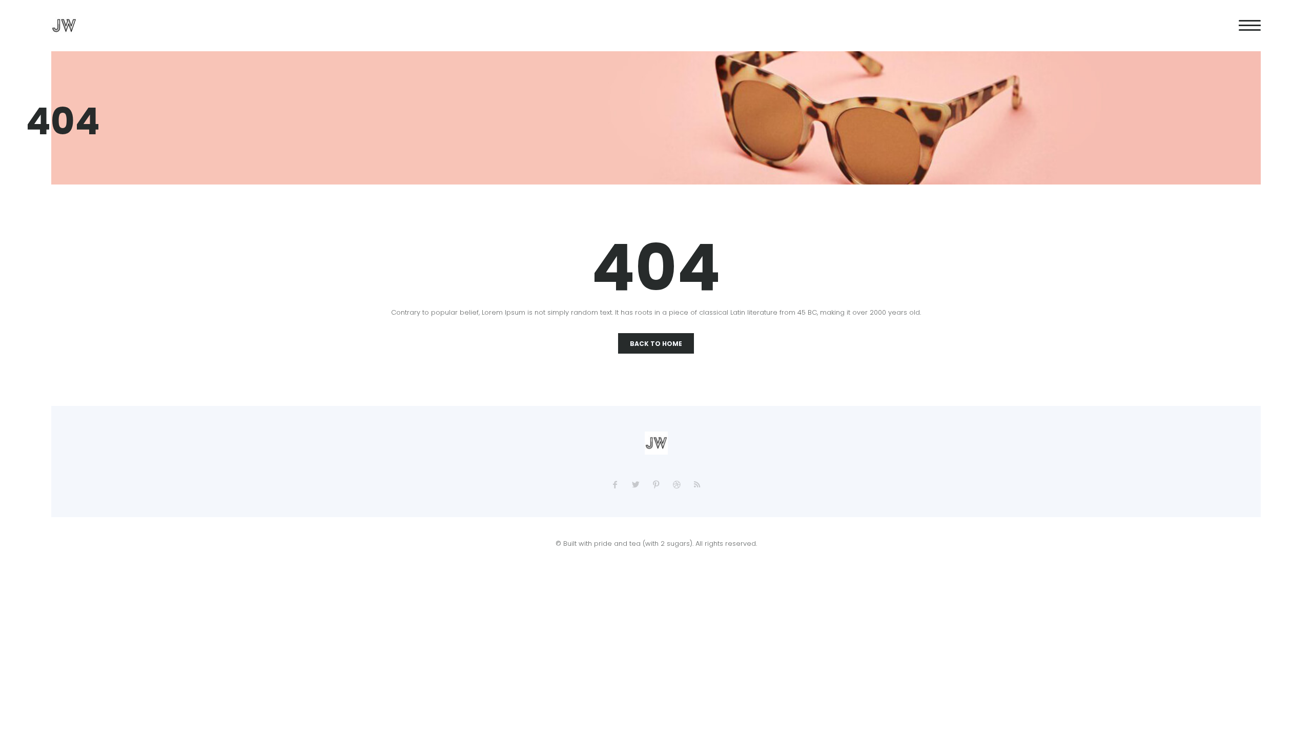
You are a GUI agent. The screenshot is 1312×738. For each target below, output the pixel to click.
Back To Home (656, 343)
